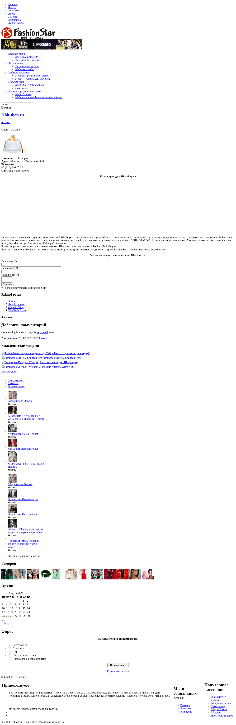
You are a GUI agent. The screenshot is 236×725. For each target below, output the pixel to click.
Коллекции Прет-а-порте (23, 499)
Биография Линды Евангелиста (61, 357)
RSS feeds (186, 711)
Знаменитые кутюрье (218, 698)
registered (42, 332)
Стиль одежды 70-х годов (23, 433)
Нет (15, 651)
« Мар (5, 623)
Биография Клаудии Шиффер (57, 362)
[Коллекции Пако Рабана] (12, 511)
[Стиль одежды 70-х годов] (12, 431)
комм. (5, 122)
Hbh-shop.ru (12, 115)
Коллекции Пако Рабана (22, 514)
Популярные (15, 380)
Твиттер (185, 705)
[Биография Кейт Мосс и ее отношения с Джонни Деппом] (12, 413)
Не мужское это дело (25, 655)
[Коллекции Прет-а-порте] (12, 496)
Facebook (185, 708)
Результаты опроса (118, 671)
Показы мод (218, 706)
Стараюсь (18, 648)
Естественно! (20, 644)
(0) (88, 353)
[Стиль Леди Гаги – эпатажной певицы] (12, 461)
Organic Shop (15, 307)
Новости (13, 383)
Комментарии (16, 386)
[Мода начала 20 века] (12, 398)
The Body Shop (17, 310)
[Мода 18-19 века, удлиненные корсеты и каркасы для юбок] (12, 526)
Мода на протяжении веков (222, 714)
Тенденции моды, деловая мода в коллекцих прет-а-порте (23, 543)
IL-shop (12, 301)
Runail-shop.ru (16, 304)
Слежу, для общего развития (29, 658)
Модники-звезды (221, 703)
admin (13, 338)
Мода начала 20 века (20, 400)
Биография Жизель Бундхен (54, 366)
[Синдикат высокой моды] (12, 446)
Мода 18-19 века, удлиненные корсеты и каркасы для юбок (26, 531)
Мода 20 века (219, 709)
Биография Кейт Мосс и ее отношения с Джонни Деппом (26, 417)
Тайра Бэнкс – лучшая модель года (66, 353)
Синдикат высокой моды (23, 448)
